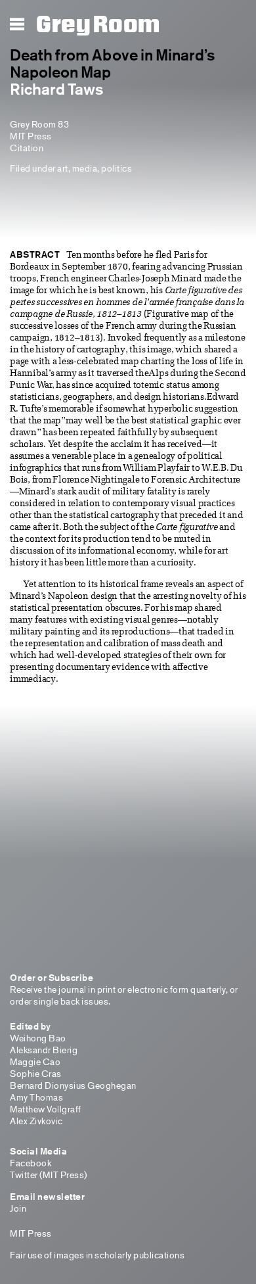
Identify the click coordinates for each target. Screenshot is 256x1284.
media (85, 168)
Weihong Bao (38, 1037)
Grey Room (98, 25)
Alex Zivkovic (36, 1120)
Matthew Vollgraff (45, 1108)
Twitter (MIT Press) (48, 1174)
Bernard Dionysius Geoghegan (73, 1085)
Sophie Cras (36, 1073)
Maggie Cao (35, 1061)
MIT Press (31, 135)
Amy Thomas (36, 1097)
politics (116, 168)
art (62, 168)
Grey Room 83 (39, 124)
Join (18, 1208)
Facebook (30, 1162)
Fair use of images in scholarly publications (97, 1254)
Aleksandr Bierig (43, 1049)
